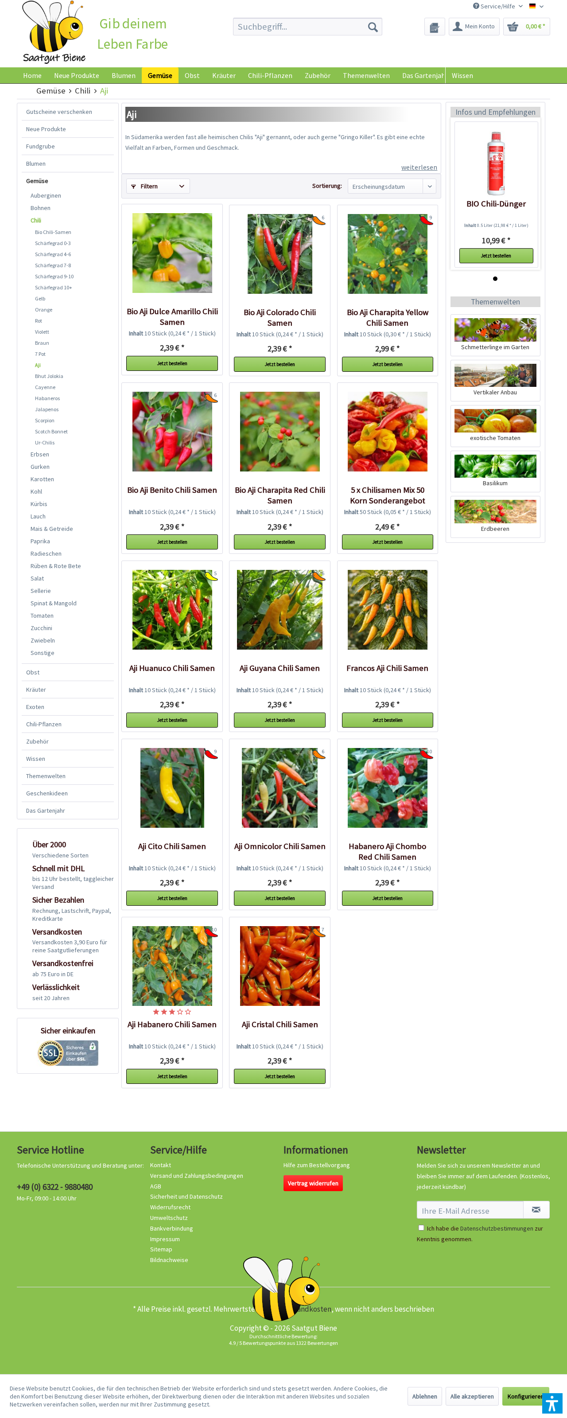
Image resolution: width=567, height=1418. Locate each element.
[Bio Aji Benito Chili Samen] (171, 431)
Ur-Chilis (44, 442)
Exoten (35, 707)
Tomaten (42, 615)
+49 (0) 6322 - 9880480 (55, 1186)
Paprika (40, 541)
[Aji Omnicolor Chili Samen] (279, 788)
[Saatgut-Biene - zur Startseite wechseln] (53, 32)
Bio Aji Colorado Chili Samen (280, 317)
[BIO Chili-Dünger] (496, 163)
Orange (43, 309)
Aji (38, 365)
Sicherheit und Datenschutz (186, 1196)
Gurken (40, 467)
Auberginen (46, 195)
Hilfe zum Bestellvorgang (317, 1165)
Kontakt (160, 1165)
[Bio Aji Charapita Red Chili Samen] (279, 431)
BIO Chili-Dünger (496, 204)
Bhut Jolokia (49, 376)
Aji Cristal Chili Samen (280, 1024)
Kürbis (39, 504)
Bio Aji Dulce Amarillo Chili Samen (172, 316)
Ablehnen (424, 1396)
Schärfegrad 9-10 (54, 276)
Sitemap (161, 1249)
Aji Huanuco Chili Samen (172, 668)
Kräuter (36, 689)
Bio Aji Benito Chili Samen (172, 490)
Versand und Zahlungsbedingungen (196, 1176)
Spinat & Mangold (54, 603)
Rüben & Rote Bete (56, 566)
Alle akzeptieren (472, 1396)
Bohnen (40, 208)
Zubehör (37, 741)
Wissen (462, 75)
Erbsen (40, 454)
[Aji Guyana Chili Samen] (279, 610)
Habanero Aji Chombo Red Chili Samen (387, 851)
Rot (38, 320)
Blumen (36, 164)
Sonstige (42, 653)
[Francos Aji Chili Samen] (387, 610)
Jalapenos (46, 409)
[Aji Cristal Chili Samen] (279, 966)
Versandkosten (307, 1309)
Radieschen (46, 553)
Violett (42, 331)
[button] (552, 1403)
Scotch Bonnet (51, 431)
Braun (42, 342)
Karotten (42, 479)
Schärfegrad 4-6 (53, 254)
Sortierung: (327, 186)
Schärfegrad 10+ (53, 287)
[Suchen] (373, 26)
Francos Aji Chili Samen (387, 668)
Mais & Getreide (52, 529)
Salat (37, 578)
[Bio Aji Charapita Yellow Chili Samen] (387, 254)
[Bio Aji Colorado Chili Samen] (279, 254)
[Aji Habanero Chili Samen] (171, 966)
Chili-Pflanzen (44, 724)
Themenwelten (46, 776)
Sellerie (41, 591)
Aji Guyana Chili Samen (280, 668)
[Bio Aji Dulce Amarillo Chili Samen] (171, 253)
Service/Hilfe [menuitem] (498, 6)
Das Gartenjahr (45, 810)
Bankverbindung (171, 1228)
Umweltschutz (169, 1218)
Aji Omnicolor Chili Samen (279, 846)
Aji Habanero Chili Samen (172, 1024)
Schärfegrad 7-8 (53, 265)
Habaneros (47, 398)
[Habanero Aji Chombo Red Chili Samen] (387, 788)
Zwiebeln (43, 640)
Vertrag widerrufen (313, 1183)
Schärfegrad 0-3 (53, 243)
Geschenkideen (47, 793)
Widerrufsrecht (170, 1207)
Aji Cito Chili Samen (172, 846)
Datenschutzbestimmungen (496, 1228)
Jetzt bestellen (172, 363)
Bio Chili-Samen (53, 232)
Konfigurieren (526, 1396)
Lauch (38, 516)
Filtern (149, 186)
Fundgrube (40, 146)
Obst (32, 672)
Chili (36, 220)
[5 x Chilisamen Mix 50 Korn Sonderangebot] (387, 431)
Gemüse (37, 181)
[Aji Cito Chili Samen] (171, 788)
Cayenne (45, 387)
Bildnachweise (169, 1260)
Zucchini (41, 628)
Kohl (36, 491)
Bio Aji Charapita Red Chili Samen (280, 495)
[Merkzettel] (434, 26)
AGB (155, 1186)
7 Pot (40, 354)
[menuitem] (307, 26)
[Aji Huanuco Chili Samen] (171, 610)
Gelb (40, 298)
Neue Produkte (46, 129)
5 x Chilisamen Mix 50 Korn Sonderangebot (387, 495)
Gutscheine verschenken (59, 112)
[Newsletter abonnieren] (536, 1210)
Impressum (165, 1239)
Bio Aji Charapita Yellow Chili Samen (387, 317)
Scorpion (44, 420)
